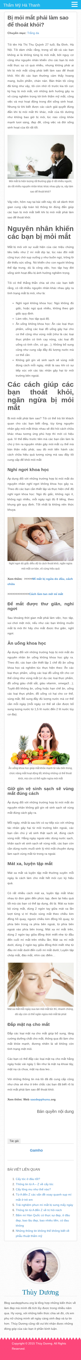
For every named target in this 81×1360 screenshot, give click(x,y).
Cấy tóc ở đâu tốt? (28, 1179)
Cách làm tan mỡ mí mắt (46, 594)
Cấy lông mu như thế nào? (33, 1189)
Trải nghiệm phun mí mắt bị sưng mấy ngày (44, 1204)
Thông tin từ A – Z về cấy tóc (34, 1184)
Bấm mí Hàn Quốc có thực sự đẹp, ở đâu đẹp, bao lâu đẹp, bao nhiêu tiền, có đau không (43, 1220)
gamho (36, 1150)
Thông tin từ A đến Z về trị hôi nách (39, 1210)
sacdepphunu (39, 1099)
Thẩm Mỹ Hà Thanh (21, 5)
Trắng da (33, 33)
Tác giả (14, 1140)
